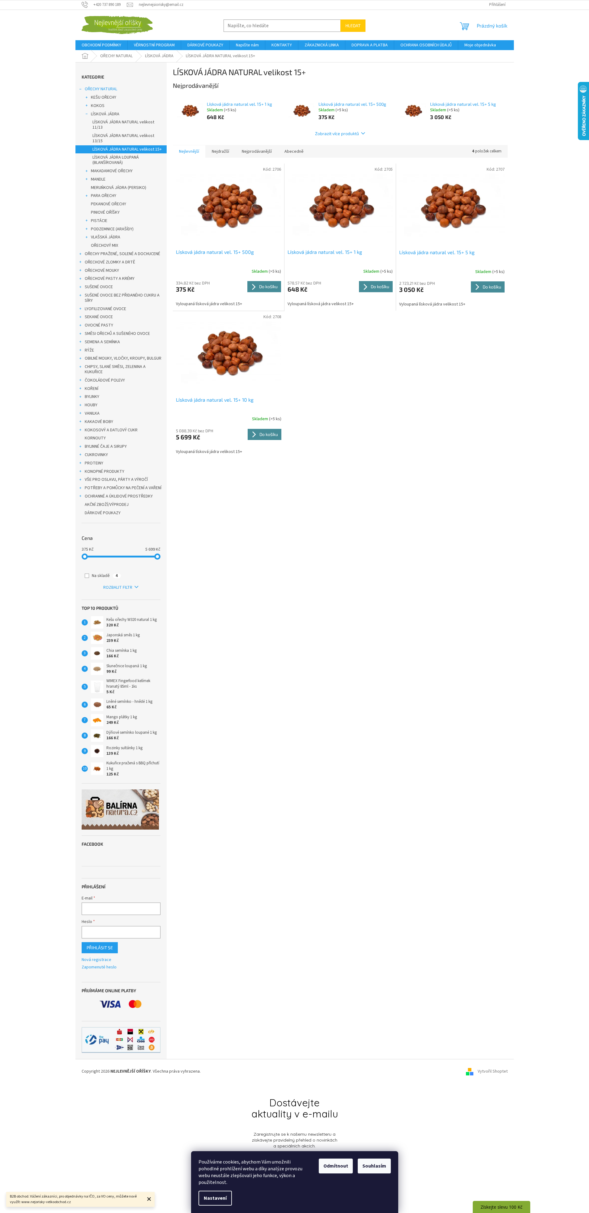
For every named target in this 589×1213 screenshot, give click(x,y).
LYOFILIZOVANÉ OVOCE (105, 309)
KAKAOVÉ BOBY (99, 422)
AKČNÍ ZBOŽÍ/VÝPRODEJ (107, 505)
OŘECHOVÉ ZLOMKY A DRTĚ (110, 262)
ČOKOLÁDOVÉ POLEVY (105, 380)
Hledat (353, 25)
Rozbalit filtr (117, 587)
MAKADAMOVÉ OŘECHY (112, 171)
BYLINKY (92, 397)
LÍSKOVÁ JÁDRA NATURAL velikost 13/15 (123, 138)
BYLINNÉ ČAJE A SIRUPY (106, 446)
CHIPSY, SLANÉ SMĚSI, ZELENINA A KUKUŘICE (115, 369)
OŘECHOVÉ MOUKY (102, 270)
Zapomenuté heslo (99, 967)
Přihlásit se (100, 947)
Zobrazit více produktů (337, 133)
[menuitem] (101, 45)
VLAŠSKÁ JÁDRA (105, 237)
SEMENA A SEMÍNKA (102, 342)
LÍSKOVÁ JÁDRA (105, 114)
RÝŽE (89, 350)
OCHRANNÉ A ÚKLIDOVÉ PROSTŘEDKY (119, 496)
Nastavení (215, 1198)
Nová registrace (96, 960)
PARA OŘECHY (103, 196)
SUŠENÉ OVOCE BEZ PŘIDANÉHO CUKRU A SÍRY (122, 298)
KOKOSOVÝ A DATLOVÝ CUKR (111, 430)
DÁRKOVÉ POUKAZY (103, 513)
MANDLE (98, 179)
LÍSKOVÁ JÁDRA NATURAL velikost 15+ (127, 149)
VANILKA (92, 413)
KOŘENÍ (91, 389)
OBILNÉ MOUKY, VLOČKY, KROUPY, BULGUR (123, 358)
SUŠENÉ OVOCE (99, 287)
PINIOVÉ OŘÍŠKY (105, 212)
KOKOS (98, 106)
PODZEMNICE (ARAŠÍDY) (112, 229)
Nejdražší (220, 151)
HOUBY (91, 405)
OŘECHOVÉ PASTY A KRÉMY (109, 278)
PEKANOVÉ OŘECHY (108, 204)
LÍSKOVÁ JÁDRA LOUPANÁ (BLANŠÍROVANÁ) (115, 160)
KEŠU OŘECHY (103, 97)
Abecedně (294, 151)
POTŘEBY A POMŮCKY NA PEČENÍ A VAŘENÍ (123, 488)
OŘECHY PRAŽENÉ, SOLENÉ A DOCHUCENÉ (122, 254)
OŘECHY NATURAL (101, 89)
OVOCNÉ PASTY (99, 325)
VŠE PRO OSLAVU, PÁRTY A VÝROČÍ (116, 479)
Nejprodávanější (257, 151)
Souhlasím (374, 1166)
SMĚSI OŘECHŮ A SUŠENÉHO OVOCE (117, 334)
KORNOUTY (95, 438)
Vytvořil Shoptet (493, 1071)
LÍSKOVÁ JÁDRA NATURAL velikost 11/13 (123, 124)
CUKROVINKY (96, 455)
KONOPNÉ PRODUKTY (104, 471)
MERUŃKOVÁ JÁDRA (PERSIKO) (118, 188)
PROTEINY (94, 463)
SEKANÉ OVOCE (99, 317)
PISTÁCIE (99, 221)
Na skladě (105, 576)
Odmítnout (335, 1166)
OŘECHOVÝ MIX (104, 245)
